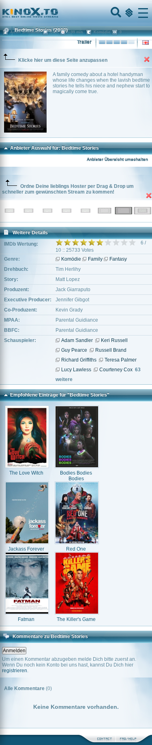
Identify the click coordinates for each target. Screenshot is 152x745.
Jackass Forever (26, 549)
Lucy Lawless (76, 369)
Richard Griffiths (78, 360)
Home (57, 13)
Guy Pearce (74, 350)
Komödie (71, 259)
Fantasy (118, 259)
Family (95, 259)
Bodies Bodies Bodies (76, 475)
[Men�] (143, 13)
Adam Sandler (77, 340)
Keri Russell (114, 340)
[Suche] (115, 13)
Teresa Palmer (121, 360)
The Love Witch (26, 473)
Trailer (84, 42)
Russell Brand (110, 350)
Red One (76, 549)
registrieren (14, 670)
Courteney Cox (116, 369)
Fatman (26, 619)
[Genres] (128, 13)
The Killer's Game (76, 619)
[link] (76, 13)
